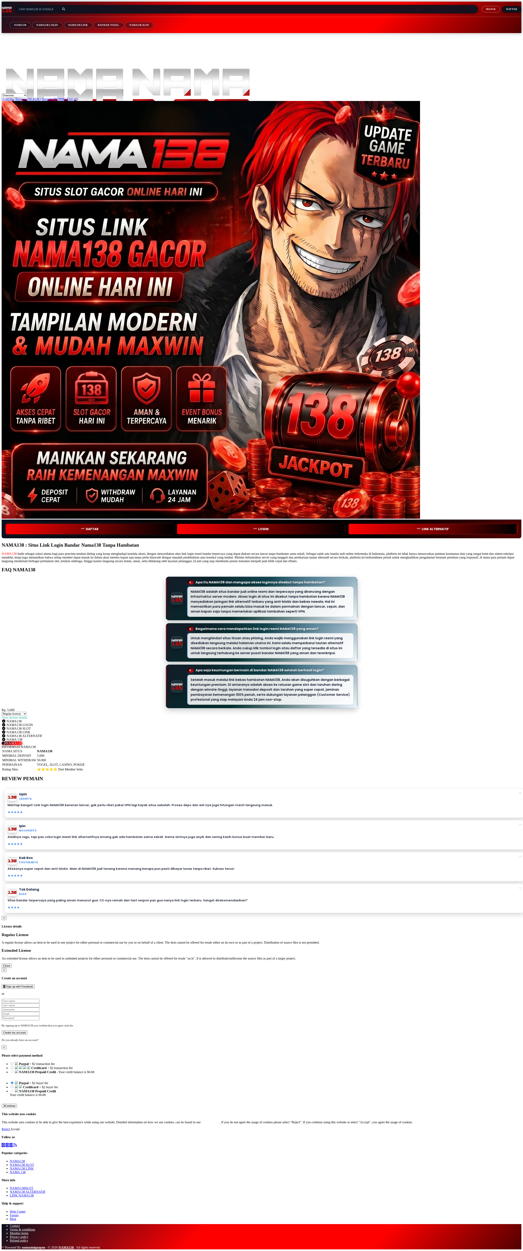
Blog (13, 1219)
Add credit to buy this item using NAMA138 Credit (43, 1075)
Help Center (18, 1211)
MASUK (491, 9)
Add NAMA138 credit (24, 1098)
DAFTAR (92, 529)
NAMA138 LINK (78, 25)
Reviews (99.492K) (28, 99)
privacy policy (210, 1122)
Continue (10, 1105)
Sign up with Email (17, 993)
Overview (8, 99)
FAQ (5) (72, 99)
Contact (15, 1226)
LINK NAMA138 (22, 1195)
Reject (6, 1129)
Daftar (511, 9)
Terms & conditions (22, 1229)
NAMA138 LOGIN (47, 25)
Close (6, 965)
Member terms (19, 1233)
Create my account (14, 1032)
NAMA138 (20, 25)
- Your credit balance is (52, 1073)
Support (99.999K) (54, 99)
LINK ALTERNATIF (435, 529)
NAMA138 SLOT (139, 25)
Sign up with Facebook (19, 986)
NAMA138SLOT (21, 1188)
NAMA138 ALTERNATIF (28, 1191)
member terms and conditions (90, 1025)
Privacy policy (19, 1237)
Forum (14, 1215)
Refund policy (19, 1240)
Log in (42, 1040)
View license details (14, 717)
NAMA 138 (18, 1172)
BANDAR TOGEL (108, 25)
